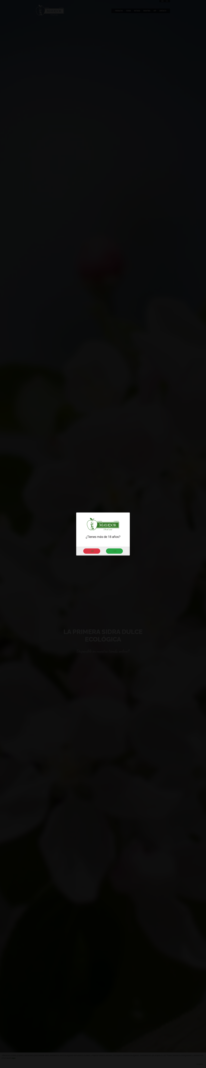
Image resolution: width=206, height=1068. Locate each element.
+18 (114, 551)
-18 (92, 551)
